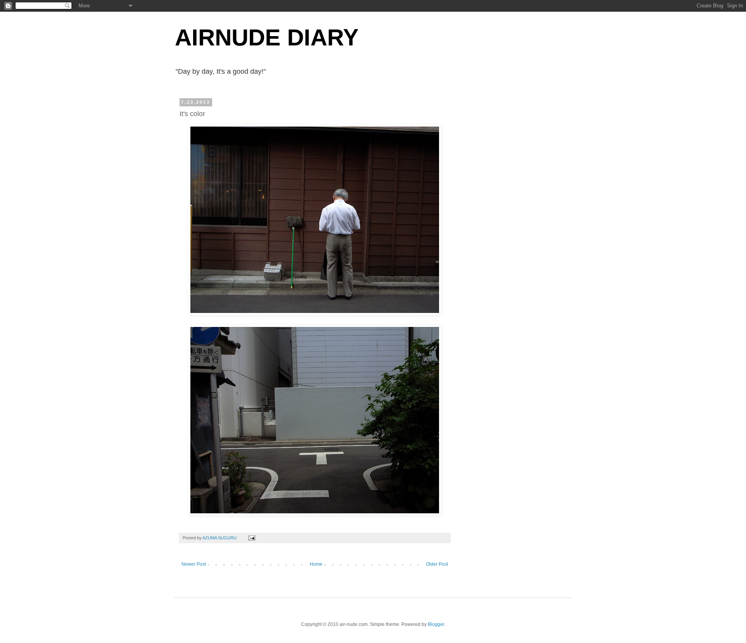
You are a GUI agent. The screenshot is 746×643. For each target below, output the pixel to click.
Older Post (437, 564)
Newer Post (193, 564)
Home (316, 564)
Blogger (436, 624)
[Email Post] (251, 537)
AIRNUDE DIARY (267, 37)
